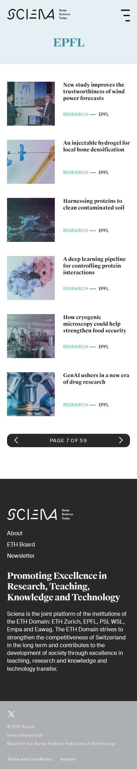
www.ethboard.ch (25, 735)
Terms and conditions (29, 759)
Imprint (68, 759)
